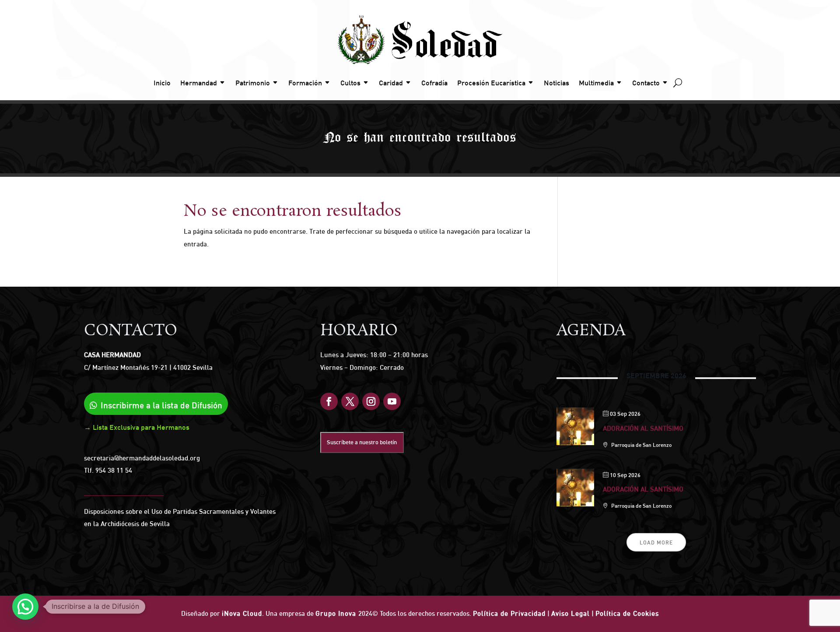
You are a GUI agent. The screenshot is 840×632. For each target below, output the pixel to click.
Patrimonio (252, 82)
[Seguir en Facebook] (329, 401)
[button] (25, 606)
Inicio (162, 82)
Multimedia (596, 82)
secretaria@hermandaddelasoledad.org (142, 458)
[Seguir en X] (350, 401)
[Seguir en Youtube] (392, 401)
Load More (656, 542)
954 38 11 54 (113, 470)
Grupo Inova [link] (336, 613)
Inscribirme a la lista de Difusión (161, 405)
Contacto (646, 82)
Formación (305, 82)
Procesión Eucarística (491, 82)
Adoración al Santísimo (643, 428)
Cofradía (434, 82)
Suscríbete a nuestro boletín (362, 442)
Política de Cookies (627, 613)
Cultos (350, 82)
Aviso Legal (570, 613)
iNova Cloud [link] (242, 613)
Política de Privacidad (509, 613)
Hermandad (198, 82)
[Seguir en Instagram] (371, 401)
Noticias (556, 82)
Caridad (391, 82)
